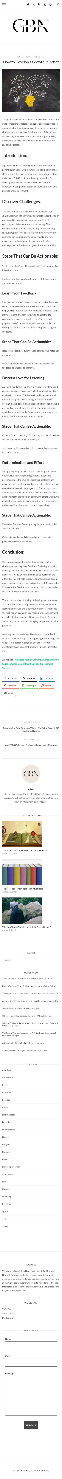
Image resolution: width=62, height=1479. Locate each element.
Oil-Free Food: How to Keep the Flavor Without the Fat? (26, 1016)
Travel (5, 1226)
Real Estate (7, 1204)
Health (5, 1159)
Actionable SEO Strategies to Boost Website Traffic (24, 1050)
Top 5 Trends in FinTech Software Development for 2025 (27, 978)
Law (4, 1181)
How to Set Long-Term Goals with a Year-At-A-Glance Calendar (30, 986)
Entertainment (8, 1129)
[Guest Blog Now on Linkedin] (39, 4)
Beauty (5, 1085)
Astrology (6, 1070)
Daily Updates (8, 1115)
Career (5, 1107)
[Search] (56, 959)
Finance (5, 1137)
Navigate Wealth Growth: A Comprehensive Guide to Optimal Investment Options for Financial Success (30, 663)
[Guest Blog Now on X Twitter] (33, 4)
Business (6, 1100)
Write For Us (8, 1309)
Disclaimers (7, 1318)
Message (9, 1373)
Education (6, 1122)
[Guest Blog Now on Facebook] (28, 4)
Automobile (7, 1077)
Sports (5, 1211)
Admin (31, 789)
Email (8, 1356)
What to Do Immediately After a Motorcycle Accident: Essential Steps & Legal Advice (30, 1024)
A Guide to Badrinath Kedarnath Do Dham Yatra (23, 1043)
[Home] (31, 32)
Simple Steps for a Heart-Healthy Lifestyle (20, 1008)
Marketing (6, 1196)
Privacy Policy (8, 1313)
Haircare (6, 1152)
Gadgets (6, 1144)
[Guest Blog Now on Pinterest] (45, 4)
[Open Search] (58, 4)
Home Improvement (11, 1167)
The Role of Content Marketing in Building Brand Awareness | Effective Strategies (29, 1034)
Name (8, 1339)
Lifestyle (40, 57)
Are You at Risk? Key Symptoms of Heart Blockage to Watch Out (30, 1001)
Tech (4, 1219)
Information (7, 1174)
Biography (6, 1092)
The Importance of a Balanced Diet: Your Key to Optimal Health (30, 993)
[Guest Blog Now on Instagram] (50, 4)
